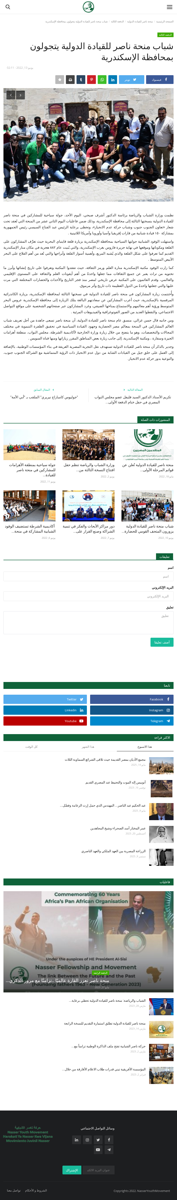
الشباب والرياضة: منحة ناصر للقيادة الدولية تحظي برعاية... (107, 1000)
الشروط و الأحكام (36, 1190)
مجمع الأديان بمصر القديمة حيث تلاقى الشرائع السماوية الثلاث (105, 759)
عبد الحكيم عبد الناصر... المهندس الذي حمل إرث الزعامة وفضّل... (103, 805)
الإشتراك (72, 1170)
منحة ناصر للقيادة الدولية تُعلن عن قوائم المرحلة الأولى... (148, 467)
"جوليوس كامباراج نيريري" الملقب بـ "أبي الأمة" (44, 397)
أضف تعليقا (162, 642)
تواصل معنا (14, 1190)
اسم (171, 567)
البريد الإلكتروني (163, 587)
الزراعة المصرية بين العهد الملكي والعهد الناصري (113, 851)
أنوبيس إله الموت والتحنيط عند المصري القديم (116, 782)
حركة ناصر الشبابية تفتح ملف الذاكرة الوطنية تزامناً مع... (108, 1046)
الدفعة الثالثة (117, 21)
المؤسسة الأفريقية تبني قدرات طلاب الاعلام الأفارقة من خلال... (104, 1069)
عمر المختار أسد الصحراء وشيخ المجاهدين (118, 828)
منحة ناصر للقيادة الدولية (140, 21)
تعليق (170, 607)
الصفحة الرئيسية (165, 21)
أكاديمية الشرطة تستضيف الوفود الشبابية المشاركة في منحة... (30, 528)
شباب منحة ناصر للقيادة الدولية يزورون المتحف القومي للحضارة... (148, 528)
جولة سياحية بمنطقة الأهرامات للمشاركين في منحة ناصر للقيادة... (32, 470)
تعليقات (164, 556)
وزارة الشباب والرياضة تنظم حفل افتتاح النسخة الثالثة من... (89, 467)
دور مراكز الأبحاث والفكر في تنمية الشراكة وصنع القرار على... (89, 528)
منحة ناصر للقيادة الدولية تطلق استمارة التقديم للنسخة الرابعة (105, 1023)
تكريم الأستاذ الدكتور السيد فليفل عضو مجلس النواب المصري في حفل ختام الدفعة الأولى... (132, 399)
